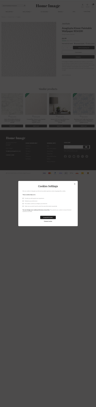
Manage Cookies (48, 221)
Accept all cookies (48, 217)
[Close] (75, 184)
